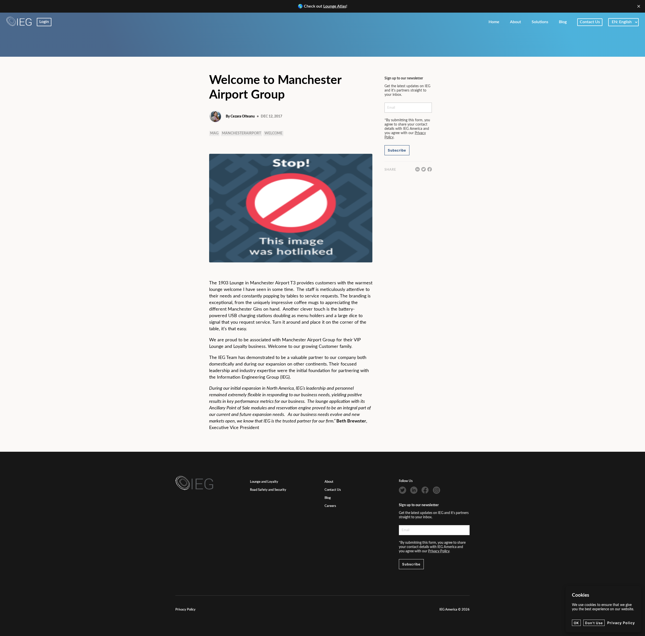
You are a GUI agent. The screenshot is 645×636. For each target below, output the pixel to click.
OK (576, 623)
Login (44, 22)
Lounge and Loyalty (264, 481)
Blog (328, 498)
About (329, 481)
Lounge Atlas (334, 6)
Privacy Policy (438, 551)
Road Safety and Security (268, 490)
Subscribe (397, 150)
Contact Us (333, 490)
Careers (330, 506)
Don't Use (594, 623)
